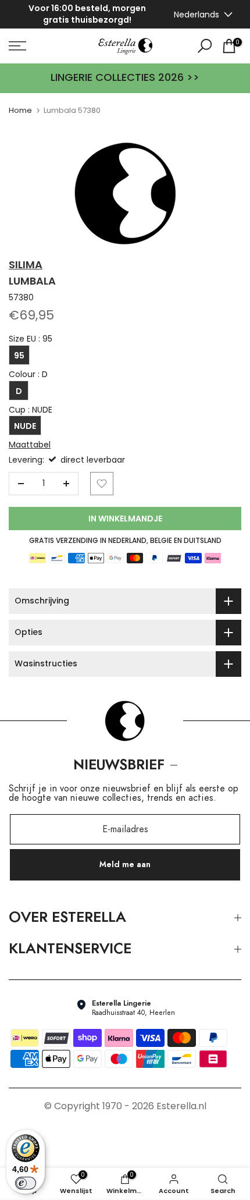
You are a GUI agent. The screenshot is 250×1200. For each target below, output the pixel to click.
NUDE (25, 426)
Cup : (30, 410)
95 (19, 355)
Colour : (28, 374)
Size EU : (30, 339)
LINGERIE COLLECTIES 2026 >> (125, 77)
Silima (25, 264)
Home (20, 110)
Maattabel (30, 445)
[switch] (25, 1183)
